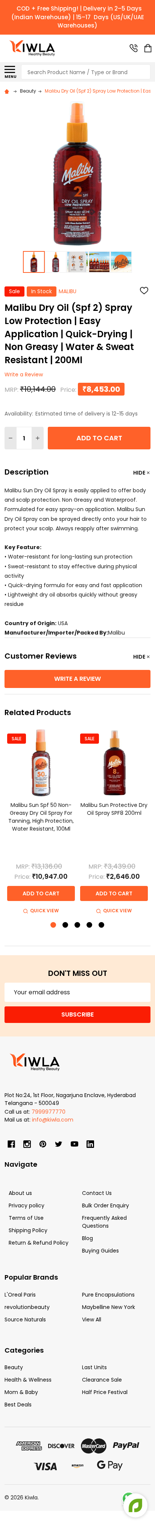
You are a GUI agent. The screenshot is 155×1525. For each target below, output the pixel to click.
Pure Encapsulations (108, 1294)
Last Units (94, 1367)
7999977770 (48, 1112)
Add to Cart (99, 438)
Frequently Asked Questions (104, 1222)
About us (20, 1193)
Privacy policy (26, 1205)
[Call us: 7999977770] (133, 48)
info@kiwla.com (52, 1119)
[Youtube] (74, 1144)
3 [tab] (78, 925)
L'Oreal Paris (20, 1294)
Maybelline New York (108, 1307)
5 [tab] (102, 925)
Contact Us (97, 1193)
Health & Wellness (28, 1379)
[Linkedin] (90, 1144)
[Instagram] (27, 1144)
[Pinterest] (43, 1144)
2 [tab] (65, 925)
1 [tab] (53, 925)
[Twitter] (58, 1144)
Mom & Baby (21, 1392)
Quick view (44, 910)
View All (91, 1319)
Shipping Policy (28, 1230)
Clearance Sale (102, 1379)
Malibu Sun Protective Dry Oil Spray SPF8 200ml (114, 809)
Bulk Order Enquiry (105, 1205)
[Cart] (148, 48)
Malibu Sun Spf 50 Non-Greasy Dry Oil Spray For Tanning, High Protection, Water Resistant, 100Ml (41, 817)
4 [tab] (90, 925)
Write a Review (24, 374)
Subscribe (77, 1014)
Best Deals (18, 1404)
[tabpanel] (41, 822)
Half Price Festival (105, 1392)
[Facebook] (11, 1144)
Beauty (14, 1367)
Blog (87, 1238)
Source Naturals (25, 1319)
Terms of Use (26, 1218)
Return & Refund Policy (38, 1242)
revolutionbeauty (27, 1307)
